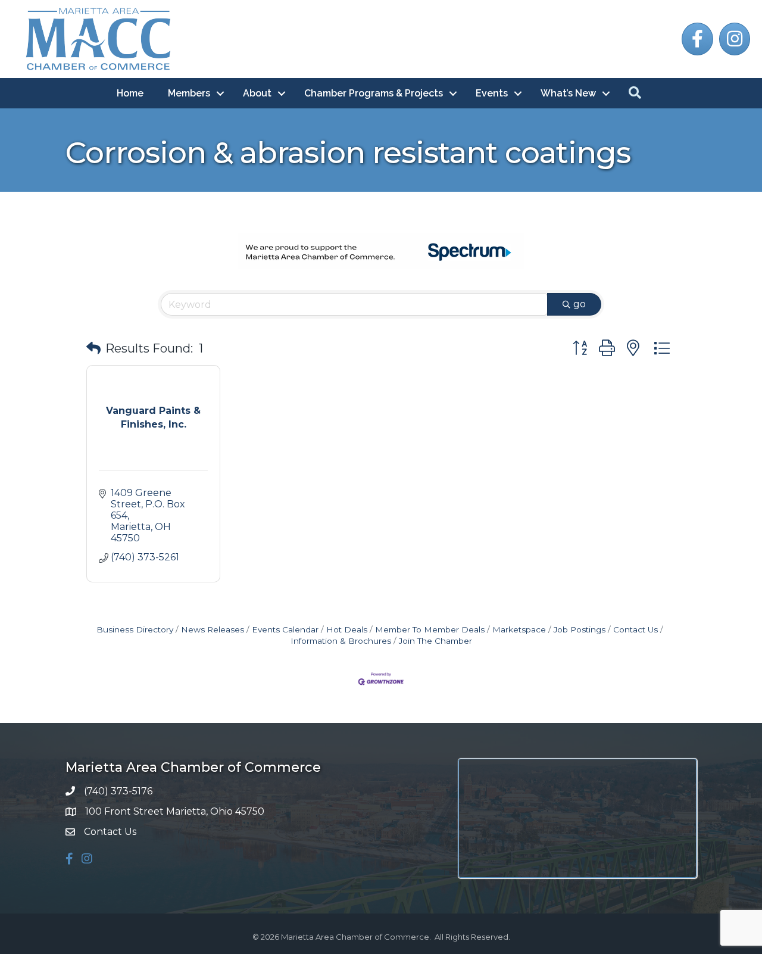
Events (492, 93)
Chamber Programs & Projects (373, 93)
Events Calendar (285, 629)
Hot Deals (346, 629)
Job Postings (579, 629)
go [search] (579, 304)
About (257, 93)
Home (130, 93)
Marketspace (519, 629)
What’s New (568, 93)
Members (189, 93)
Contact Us (635, 629)
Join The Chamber (435, 641)
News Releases (212, 629)
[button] (93, 348)
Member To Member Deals (430, 629)
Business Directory (134, 629)
